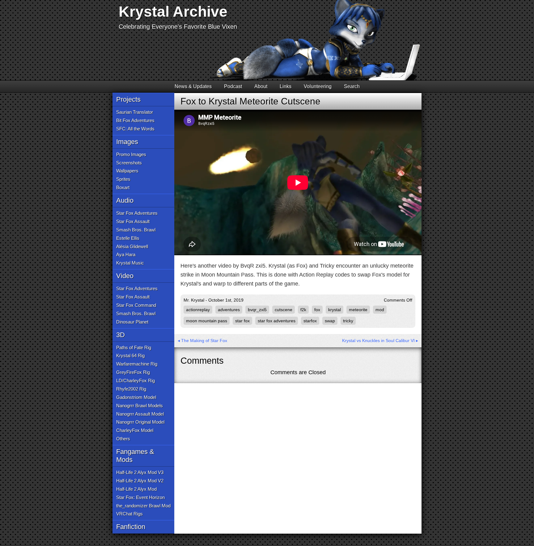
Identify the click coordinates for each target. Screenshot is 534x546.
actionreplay (198, 309)
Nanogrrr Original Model (140, 422)
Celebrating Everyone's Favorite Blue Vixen (178, 26)
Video (125, 276)
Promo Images (131, 154)
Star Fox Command (136, 305)
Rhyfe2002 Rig (131, 389)
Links (285, 86)
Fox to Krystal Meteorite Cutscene (250, 101)
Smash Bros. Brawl (135, 229)
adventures (229, 309)
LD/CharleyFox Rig (135, 380)
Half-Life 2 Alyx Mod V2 (139, 480)
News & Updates (193, 86)
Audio (125, 200)
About (260, 86)
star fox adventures (276, 320)
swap (330, 320)
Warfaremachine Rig (136, 363)
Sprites (123, 179)
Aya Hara (125, 254)
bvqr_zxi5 (257, 309)
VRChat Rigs (129, 513)
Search (352, 86)
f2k (303, 309)
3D (120, 335)
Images (127, 142)
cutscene (283, 309)
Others (123, 438)
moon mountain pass (206, 320)
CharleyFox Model (134, 430)
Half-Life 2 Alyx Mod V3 (139, 472)
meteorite (358, 309)
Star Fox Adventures (137, 213)
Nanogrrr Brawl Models (139, 405)
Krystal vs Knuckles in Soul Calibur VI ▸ (380, 340)
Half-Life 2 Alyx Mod (136, 489)
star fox (242, 320)
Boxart (122, 187)
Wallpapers (127, 170)
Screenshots (129, 162)
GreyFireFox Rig (133, 372)
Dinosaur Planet (132, 321)
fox (317, 309)
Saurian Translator (134, 112)
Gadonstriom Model (136, 397)
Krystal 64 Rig (130, 355)
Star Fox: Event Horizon (140, 497)
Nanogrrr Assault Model (140, 414)
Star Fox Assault (133, 221)
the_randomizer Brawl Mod (143, 505)
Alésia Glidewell (132, 246)
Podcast (233, 86)
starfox (310, 320)
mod (379, 309)
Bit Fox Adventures (135, 120)
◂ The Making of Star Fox (202, 340)
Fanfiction (130, 527)
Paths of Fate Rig (133, 347)
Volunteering (318, 86)
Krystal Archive (173, 11)
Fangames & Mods (135, 455)
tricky (348, 320)
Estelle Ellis (127, 238)
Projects (128, 99)
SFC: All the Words (135, 128)
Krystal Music (130, 262)
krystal (334, 309)
